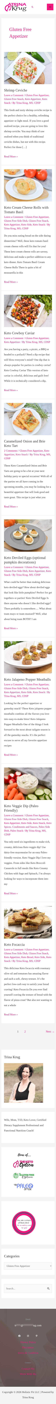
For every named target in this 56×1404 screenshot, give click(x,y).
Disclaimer (28, 1347)
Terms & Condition (28, 1352)
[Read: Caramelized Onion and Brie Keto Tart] (28, 418)
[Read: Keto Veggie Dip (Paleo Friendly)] (28, 783)
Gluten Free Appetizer (37, 95)
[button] (32, 7)
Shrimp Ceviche (15, 90)
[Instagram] (28, 1336)
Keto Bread (27, 957)
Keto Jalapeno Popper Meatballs (27, 679)
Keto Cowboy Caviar (19, 333)
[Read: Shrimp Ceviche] (28, 67)
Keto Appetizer (33, 98)
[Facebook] (19, 1336)
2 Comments (10, 450)
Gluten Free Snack (14, 98)
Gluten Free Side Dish (15, 220)
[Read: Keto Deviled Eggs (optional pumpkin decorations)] (28, 535)
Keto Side (26, 224)
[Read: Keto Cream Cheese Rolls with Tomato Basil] (28, 185)
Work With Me (28, 1374)
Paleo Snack (16, 830)
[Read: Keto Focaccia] (28, 921)
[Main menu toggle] (50, 7)
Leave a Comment (13, 95)
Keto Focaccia (14, 945)
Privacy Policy (28, 1342)
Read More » (11, 156)
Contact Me (28, 1368)
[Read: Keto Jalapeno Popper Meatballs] (28, 656)
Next (50, 1031)
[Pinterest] (37, 1336)
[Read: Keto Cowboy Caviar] (28, 310)
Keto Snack (39, 224)
